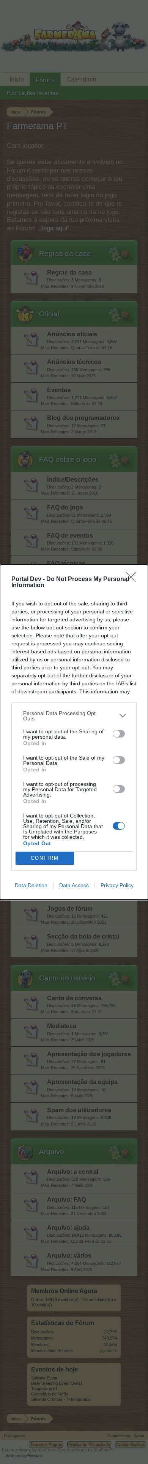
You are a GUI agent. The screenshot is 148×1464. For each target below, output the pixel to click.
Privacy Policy (117, 885)
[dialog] (74, 732)
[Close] (133, 579)
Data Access (74, 885)
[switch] (119, 734)
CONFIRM (45, 858)
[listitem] (74, 715)
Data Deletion (31, 885)
